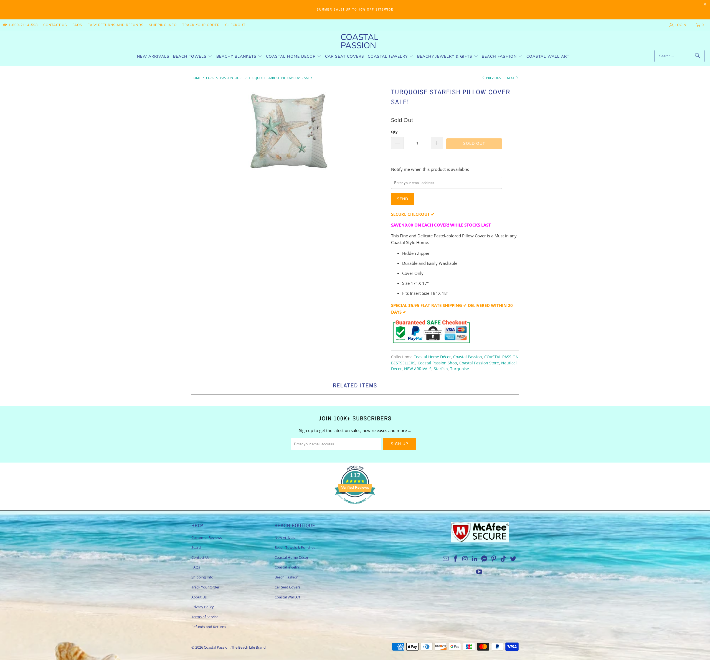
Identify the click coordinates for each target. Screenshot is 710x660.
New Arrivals (285, 537)
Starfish (441, 368)
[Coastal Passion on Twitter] (513, 558)
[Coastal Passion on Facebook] (455, 558)
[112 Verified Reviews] (355, 507)
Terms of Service (204, 616)
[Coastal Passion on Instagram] (465, 558)
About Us (199, 597)
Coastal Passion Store (479, 363)
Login (680, 25)
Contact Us (55, 25)
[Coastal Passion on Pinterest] (494, 558)
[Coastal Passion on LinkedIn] (475, 558)
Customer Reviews (206, 537)
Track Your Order (201, 25)
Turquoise (459, 368)
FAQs (77, 25)
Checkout (235, 25)
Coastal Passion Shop (437, 363)
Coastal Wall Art (287, 597)
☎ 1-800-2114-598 (20, 25)
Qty (394, 131)
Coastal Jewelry (287, 567)
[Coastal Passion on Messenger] (484, 558)
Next (511, 78)
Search (196, 547)
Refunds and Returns (208, 626)
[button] (192, 57)
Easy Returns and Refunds (115, 25)
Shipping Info (163, 25)
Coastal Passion (467, 356)
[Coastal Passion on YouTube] (479, 571)
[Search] (697, 56)
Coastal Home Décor (432, 356)
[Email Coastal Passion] (446, 558)
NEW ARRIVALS (418, 368)
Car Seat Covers (287, 587)
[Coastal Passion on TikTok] (503, 558)
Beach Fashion (286, 577)
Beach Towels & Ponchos (295, 547)
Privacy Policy (202, 606)
